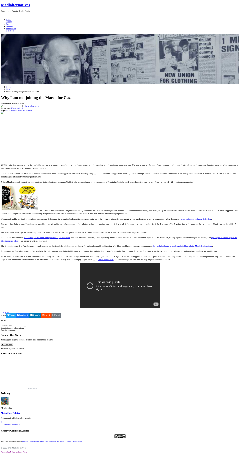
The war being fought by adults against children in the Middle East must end (182, 246)
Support (9, 22)
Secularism (27, 110)
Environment (11, 28)
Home (8, 87)
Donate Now (7, 344)
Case (8, 24)
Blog (8, 89)
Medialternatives (15, 5)
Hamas (14, 110)
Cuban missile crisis (106, 260)
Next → (20, 424)
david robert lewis (32, 106)
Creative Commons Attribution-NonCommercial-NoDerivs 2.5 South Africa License (52, 442)
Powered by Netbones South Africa (14, 452)
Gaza (8, 110)
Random (13, 424)
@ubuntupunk (32, 389)
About (8, 19)
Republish (10, 26)
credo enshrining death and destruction (196, 219)
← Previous (5, 424)
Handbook (10, 31)
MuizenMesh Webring (10, 413)
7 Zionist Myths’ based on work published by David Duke (47, 238)
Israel (20, 110)
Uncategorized (17, 108)
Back (7, 312)
